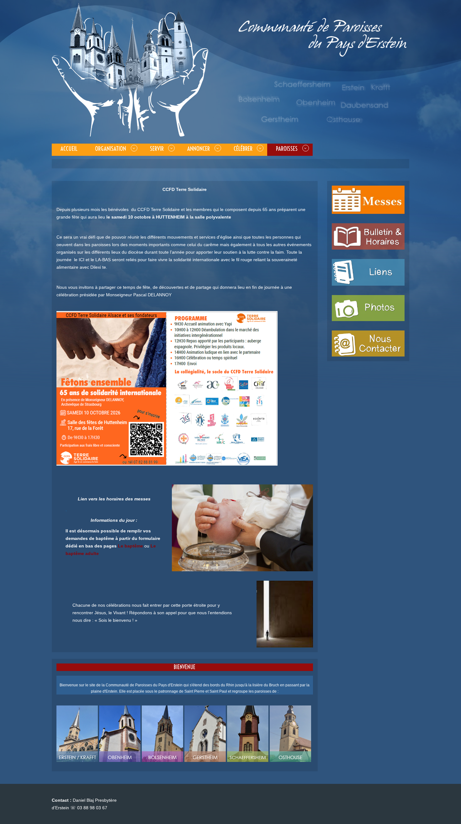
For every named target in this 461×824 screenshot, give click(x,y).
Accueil (69, 148)
